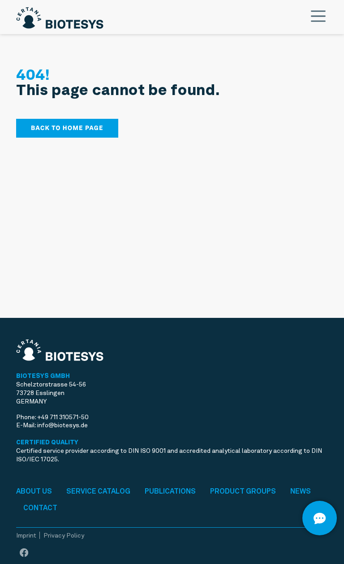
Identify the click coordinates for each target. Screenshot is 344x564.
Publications (170, 491)
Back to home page (67, 128)
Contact (40, 507)
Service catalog (98, 491)
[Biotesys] (59, 16)
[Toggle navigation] (318, 16)
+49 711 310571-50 (63, 417)
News (300, 491)
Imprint (26, 535)
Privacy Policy (63, 535)
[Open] (319, 518)
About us (34, 491)
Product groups (243, 491)
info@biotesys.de (62, 425)
